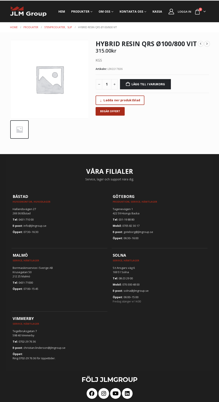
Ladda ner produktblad (120, 100)
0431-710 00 (26, 219)
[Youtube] (115, 393)
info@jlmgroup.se (35, 226)
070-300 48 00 (130, 284)
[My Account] (171, 11)
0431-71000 (26, 282)
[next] (207, 44)
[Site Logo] (28, 11)
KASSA (157, 11)
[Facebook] (92, 393)
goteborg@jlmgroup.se (138, 232)
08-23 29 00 (126, 278)
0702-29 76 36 (27, 341)
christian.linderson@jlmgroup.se (44, 348)
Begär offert (110, 111)
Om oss (104, 11)
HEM (61, 11)
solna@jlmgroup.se (136, 291)
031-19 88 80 (126, 219)
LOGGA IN (184, 11)
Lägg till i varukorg (148, 84)
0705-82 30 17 (130, 226)
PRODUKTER (80, 11)
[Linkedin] (127, 393)
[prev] (201, 44)
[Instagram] (103, 393)
